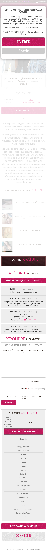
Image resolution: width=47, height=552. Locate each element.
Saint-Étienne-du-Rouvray (23, 509)
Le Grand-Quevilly (23, 478)
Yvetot (23, 517)
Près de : (9, 426)
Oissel (23, 501)
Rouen (23, 505)
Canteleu (23, 458)
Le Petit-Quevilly (23, 486)
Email (33, 388)
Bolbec (23, 454)
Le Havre (23, 482)
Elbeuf (23, 466)
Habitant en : (9, 424)
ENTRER (23, 41)
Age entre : (9, 422)
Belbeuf (24, 443)
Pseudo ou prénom (33, 381)
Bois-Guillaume (23, 450)
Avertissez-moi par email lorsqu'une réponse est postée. (26, 397)
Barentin (23, 439)
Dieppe (23, 462)
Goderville (23, 474)
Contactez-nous (33, 550)
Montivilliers (23, 497)
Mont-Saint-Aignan (24, 493)
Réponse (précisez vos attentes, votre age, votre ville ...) (23, 351)
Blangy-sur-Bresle (23, 447)
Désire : (9, 419)
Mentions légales (14, 550)
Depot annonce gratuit (23, 526)
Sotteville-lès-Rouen (23, 513)
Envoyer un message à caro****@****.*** (24, 280)
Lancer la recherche (23, 431)
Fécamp (23, 470)
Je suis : (9, 417)
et (16, 422)
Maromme (23, 489)
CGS (24, 550)
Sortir (23, 50)
